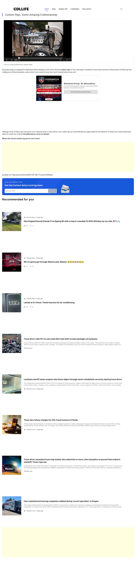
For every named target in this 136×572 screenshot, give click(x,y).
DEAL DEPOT (86, 9)
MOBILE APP (63, 9)
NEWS (47, 9)
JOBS (54, 9)
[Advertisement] (66, 157)
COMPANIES (75, 9)
